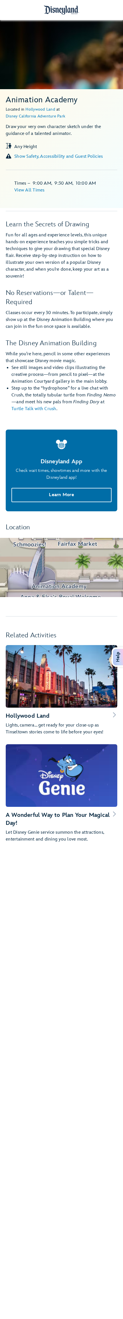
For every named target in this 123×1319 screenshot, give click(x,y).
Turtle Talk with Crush (33, 409)
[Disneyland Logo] (61, 10)
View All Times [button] (29, 190)
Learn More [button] (61, 495)
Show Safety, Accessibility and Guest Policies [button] (58, 156)
